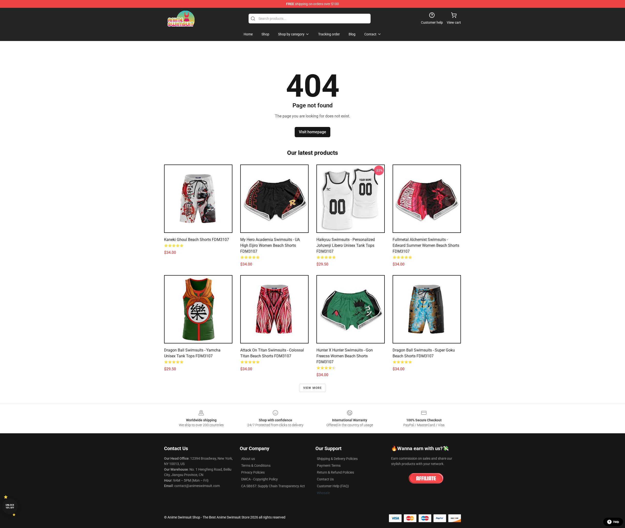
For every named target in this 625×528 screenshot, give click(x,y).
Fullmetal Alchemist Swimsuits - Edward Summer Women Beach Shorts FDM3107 (426, 245)
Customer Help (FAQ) (333, 486)
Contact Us (325, 479)
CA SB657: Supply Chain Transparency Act (273, 486)
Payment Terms (329, 465)
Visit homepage (312, 132)
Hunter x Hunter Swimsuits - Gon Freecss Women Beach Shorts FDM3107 (344, 356)
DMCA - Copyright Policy (259, 479)
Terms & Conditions (256, 465)
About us (248, 459)
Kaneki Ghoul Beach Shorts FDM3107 (196, 239)
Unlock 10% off (10, 506)
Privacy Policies (253, 472)
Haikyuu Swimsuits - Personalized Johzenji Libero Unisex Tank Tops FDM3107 (345, 245)
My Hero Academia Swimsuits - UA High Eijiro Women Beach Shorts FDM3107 (270, 245)
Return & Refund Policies (335, 472)
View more (312, 388)
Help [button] (616, 522)
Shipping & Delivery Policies (337, 459)
